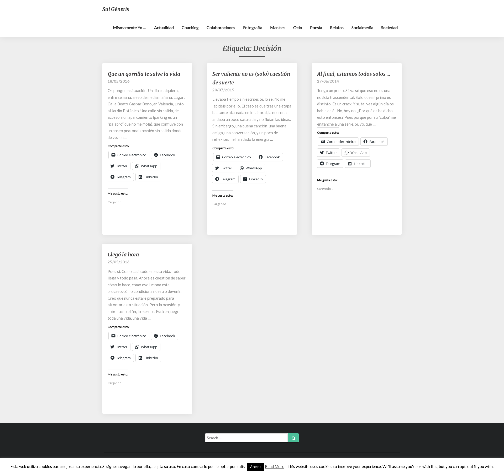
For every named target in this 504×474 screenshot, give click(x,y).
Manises (277, 27)
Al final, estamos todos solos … (353, 74)
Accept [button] (255, 467)
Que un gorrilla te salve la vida (144, 74)
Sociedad (389, 27)
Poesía (316, 27)
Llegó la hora (123, 254)
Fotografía (252, 27)
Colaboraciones (221, 27)
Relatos (337, 27)
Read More (274, 466)
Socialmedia (362, 27)
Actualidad (164, 27)
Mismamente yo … (129, 27)
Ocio (297, 27)
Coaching (190, 27)
